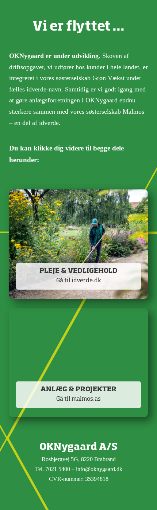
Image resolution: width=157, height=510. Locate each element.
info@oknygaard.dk (99, 469)
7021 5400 (57, 469)
